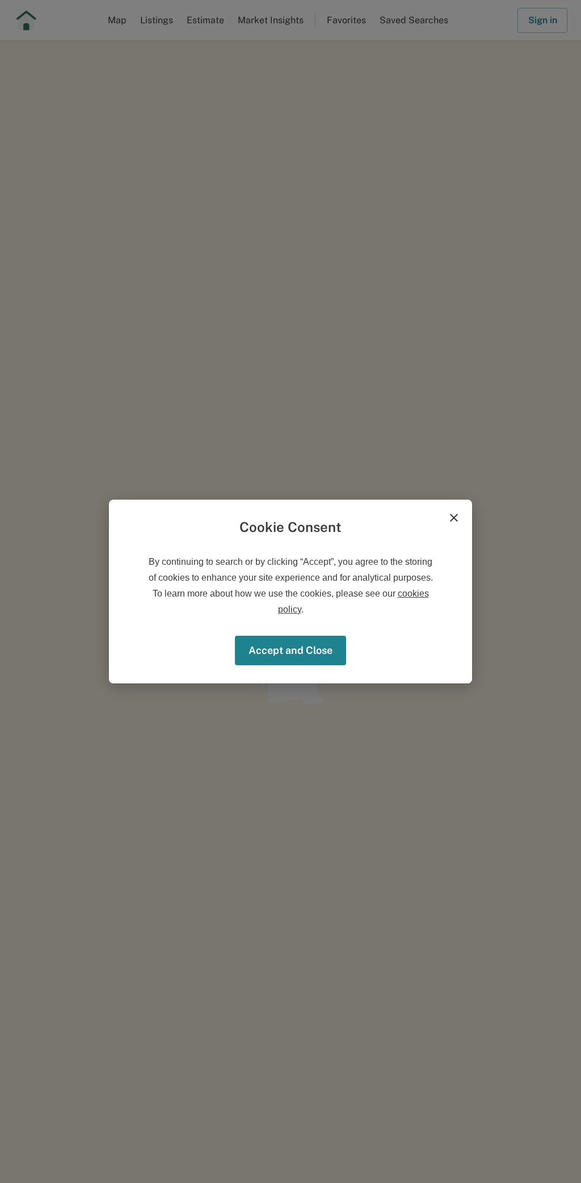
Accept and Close (290, 650)
